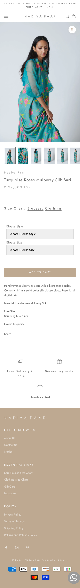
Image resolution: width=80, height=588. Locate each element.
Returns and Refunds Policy (20, 535)
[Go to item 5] (62, 155)
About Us (9, 438)
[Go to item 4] (49, 155)
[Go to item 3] (36, 155)
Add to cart (40, 272)
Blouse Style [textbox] (14, 226)
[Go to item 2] (23, 155)
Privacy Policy (12, 514)
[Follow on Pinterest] (27, 548)
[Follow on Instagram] (17, 548)
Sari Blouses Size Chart (18, 473)
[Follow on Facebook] (6, 548)
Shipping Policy (13, 528)
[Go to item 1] (10, 155)
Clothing (53, 208)
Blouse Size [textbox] (14, 242)
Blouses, (35, 208)
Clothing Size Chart (16, 479)
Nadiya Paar (14, 172)
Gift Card (10, 486)
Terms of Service (14, 521)
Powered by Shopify (55, 559)
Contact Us (10, 445)
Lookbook (10, 493)
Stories (8, 451)
